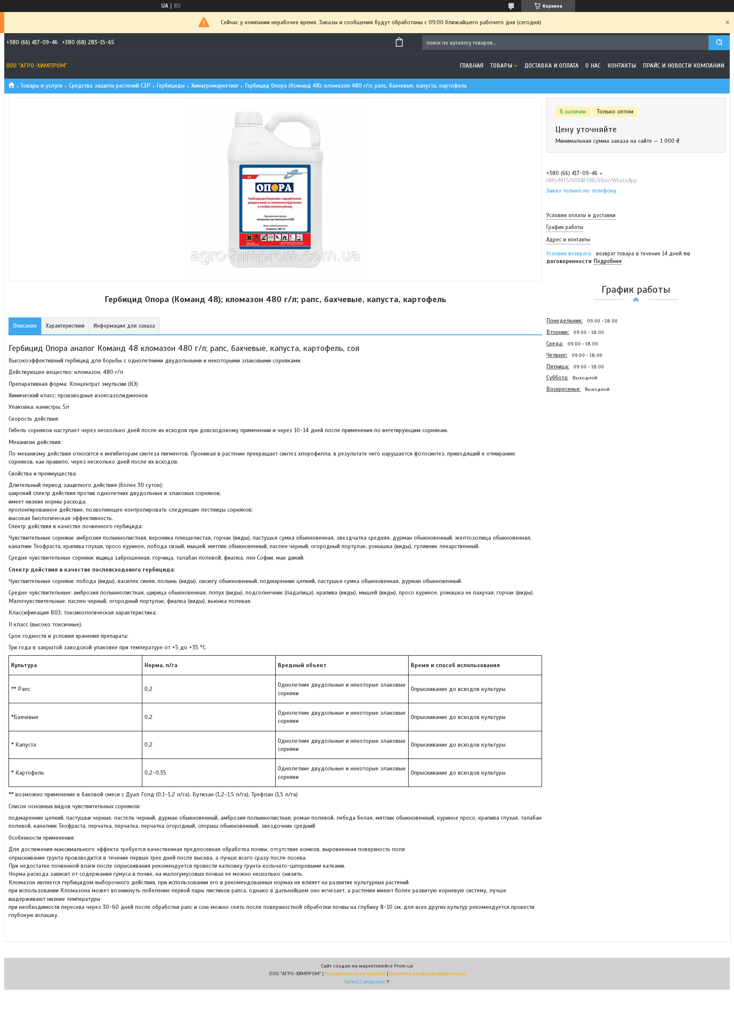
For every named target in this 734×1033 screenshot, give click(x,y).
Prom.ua (403, 966)
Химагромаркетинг (215, 85)
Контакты (621, 65)
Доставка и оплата (551, 65)
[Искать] (719, 42)
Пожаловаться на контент (355, 973)
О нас (593, 65)
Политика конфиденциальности (427, 973)
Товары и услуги (41, 85)
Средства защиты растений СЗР (109, 85)
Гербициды (170, 85)
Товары (501, 65)
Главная (471, 65)
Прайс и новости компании (683, 65)
